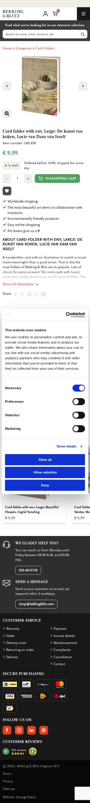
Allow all (45, 459)
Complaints (62, 650)
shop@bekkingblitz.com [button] (36, 604)
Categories (24, 48)
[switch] (79, 401)
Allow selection (45, 472)
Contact (59, 664)
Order (10, 636)
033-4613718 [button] (28, 570)
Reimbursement (65, 643)
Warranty (12, 629)
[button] (55, 13)
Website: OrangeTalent (19, 797)
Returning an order (20, 650)
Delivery (12, 657)
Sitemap (9, 789)
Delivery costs (16, 643)
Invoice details (64, 636)
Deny (45, 485)
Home (7, 48)
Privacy (8, 781)
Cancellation (63, 657)
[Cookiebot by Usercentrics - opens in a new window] (66, 315)
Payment (60, 629)
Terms (7, 774)
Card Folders (45, 48)
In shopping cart (60, 178)
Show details (66, 446)
